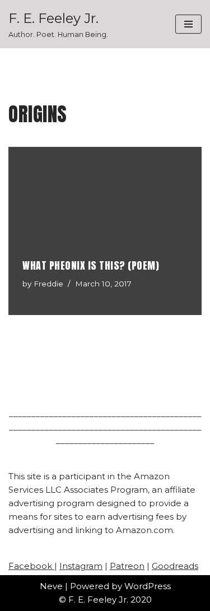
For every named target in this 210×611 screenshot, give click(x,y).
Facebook (31, 566)
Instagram (80, 566)
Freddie (48, 283)
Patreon (127, 566)
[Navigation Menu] (188, 24)
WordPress (147, 586)
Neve (51, 586)
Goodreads (175, 566)
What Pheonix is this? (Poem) (90, 265)
